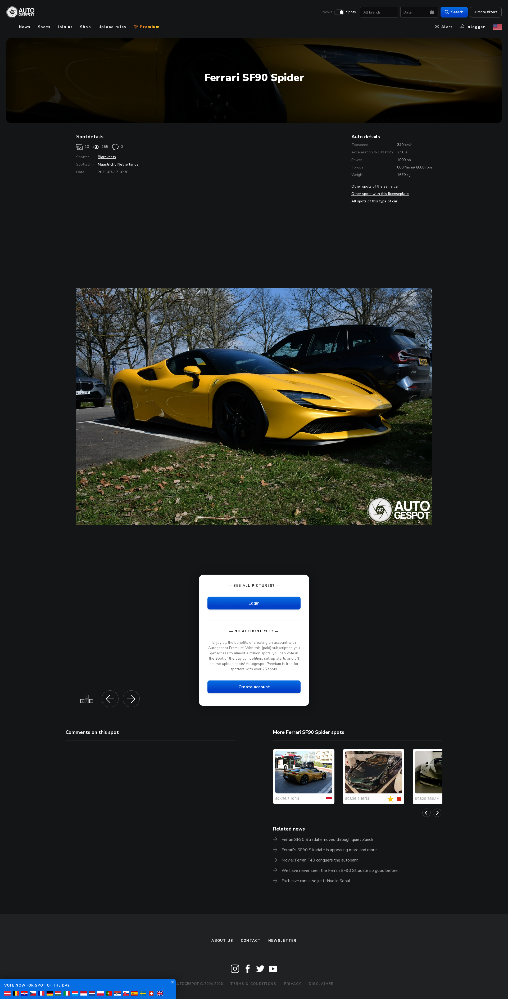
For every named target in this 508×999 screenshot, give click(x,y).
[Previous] (426, 812)
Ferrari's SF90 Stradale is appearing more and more (329, 850)
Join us (65, 26)
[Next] (437, 812)
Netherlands (127, 164)
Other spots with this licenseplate (380, 193)
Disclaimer (321, 984)
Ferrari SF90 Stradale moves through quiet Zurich (327, 839)
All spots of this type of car (374, 201)
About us (222, 940)
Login (254, 603)
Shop (85, 26)
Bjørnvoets (107, 156)
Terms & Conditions (253, 984)
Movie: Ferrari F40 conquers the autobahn (320, 860)
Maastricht (107, 164)
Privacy (292, 984)
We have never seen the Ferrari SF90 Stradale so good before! (340, 870)
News (327, 12)
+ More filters (485, 12)
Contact (251, 940)
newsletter (282, 940)
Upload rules (112, 26)
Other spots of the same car (375, 186)
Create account (254, 687)
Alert (447, 26)
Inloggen (476, 26)
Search (457, 12)
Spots (351, 12)
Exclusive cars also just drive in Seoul (316, 881)
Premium (149, 26)
